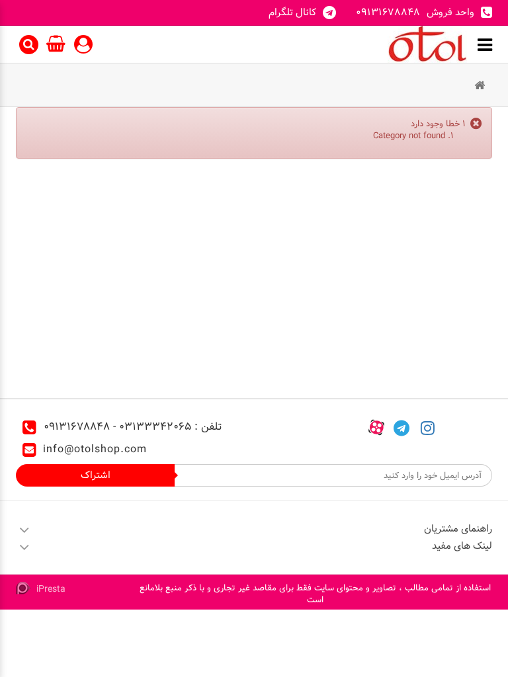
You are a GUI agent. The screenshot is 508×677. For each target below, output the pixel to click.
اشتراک (95, 475)
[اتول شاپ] (427, 44)
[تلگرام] (401, 427)
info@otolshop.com (95, 449)
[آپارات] (376, 427)
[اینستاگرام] (428, 427)
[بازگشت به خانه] (479, 86)
